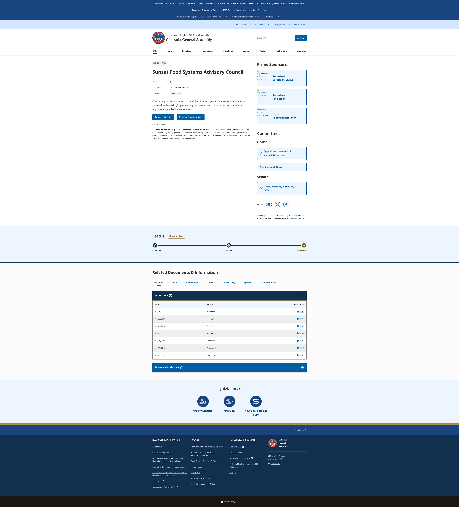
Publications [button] (281, 51)
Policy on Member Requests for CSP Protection (244, 465)
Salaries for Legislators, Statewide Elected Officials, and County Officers (169, 474)
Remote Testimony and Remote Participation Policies (203, 454)
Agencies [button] (301, 51)
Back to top (299, 430)
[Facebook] (286, 204)
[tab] (158, 283)
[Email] (269, 204)
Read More (262, 10)
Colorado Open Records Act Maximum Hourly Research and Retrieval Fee (167, 459)
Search (302, 38)
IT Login (233, 472)
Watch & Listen (298, 24)
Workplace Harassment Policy (203, 484)
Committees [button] (207, 51)
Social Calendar (236, 452)
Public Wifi (195, 472)
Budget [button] (246, 51)
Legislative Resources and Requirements (168, 467)
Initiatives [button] (228, 51)
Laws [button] (170, 51)
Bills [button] (155, 51)
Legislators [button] (187, 51)
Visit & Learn (258, 24)
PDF (302, 311)
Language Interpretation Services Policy (207, 447)
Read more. (299, 3)
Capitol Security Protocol (162, 452)
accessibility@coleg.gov (294, 218)
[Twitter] (277, 204)
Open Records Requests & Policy (204, 461)
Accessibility (157, 447)
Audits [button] (263, 51)
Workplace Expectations (200, 478)
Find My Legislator (277, 24)
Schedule (242, 24)
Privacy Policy (196, 467)
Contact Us (275, 463)
